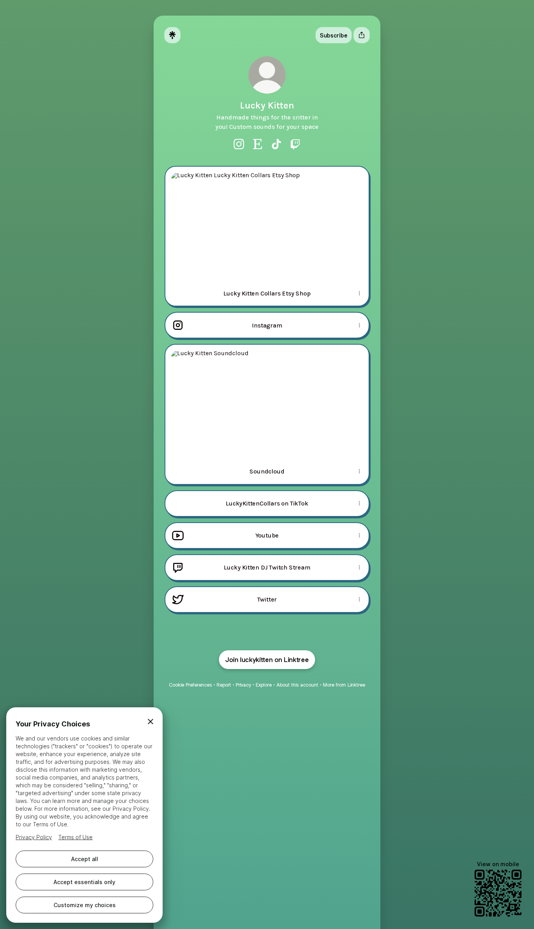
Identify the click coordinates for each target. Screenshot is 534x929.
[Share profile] (361, 35)
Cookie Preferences (190, 685)
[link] (238, 144)
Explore (264, 685)
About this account (297, 685)
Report (224, 685)
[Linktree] (172, 35)
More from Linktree (344, 685)
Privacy (243, 685)
